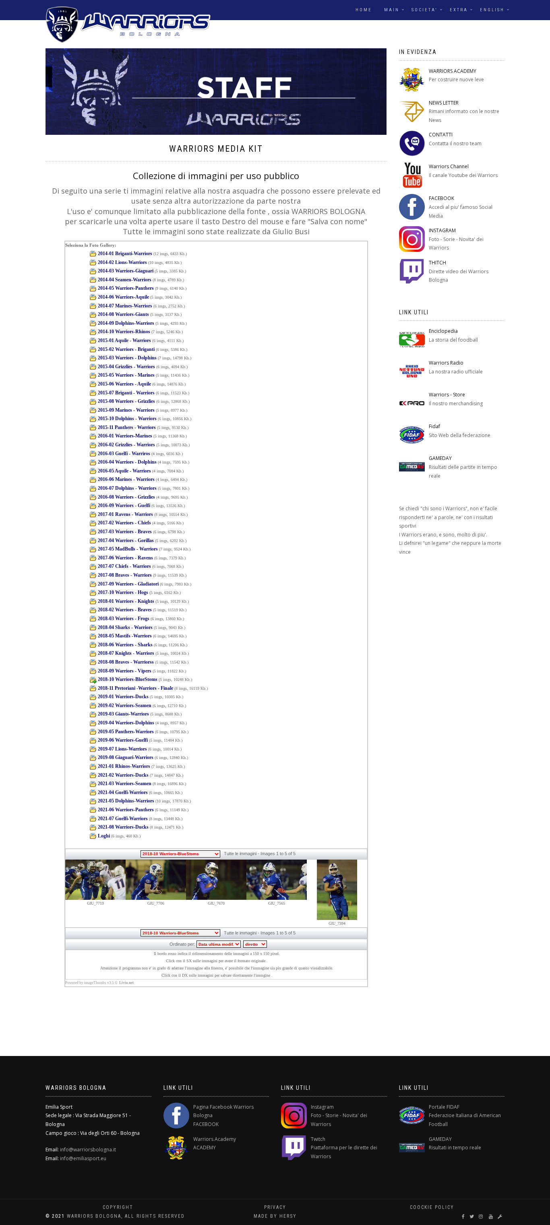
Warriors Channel (449, 166)
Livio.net (126, 983)
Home (364, 9)
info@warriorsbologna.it (88, 1149)
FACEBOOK (441, 198)
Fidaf (434, 426)
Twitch (318, 1139)
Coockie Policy (432, 1207)
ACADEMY (204, 1147)
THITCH (437, 262)
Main (391, 9)
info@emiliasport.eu (83, 1158)
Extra (459, 9)
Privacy (275, 1207)
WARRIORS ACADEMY (452, 71)
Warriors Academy (214, 1139)
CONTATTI (441, 134)
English (492, 9)
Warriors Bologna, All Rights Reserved (126, 1216)
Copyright (118, 1207)
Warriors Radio (446, 362)
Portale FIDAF (444, 1106)
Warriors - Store (447, 394)
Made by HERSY (275, 1216)
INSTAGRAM (442, 230)
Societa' (424, 9)
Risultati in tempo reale (455, 1147)
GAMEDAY (440, 458)
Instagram (322, 1106)
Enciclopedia (443, 331)
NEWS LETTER (444, 102)
